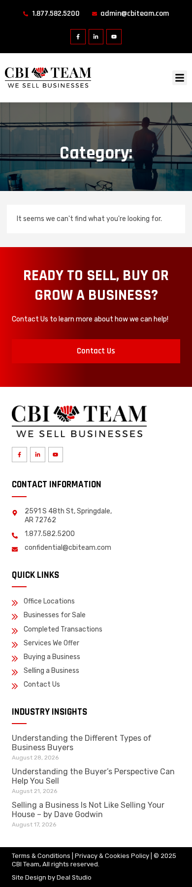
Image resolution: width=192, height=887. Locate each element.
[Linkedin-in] (96, 36)
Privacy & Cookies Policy (112, 855)
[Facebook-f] (78, 36)
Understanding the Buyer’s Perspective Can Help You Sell (93, 776)
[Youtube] (114, 36)
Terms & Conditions (41, 855)
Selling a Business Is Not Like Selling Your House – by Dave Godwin (88, 809)
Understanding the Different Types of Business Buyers (82, 742)
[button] (179, 77)
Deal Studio (74, 877)
